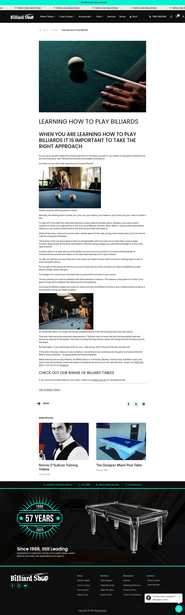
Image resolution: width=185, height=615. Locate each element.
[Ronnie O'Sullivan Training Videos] (64, 441)
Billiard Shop (100, 610)
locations (64, 365)
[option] (92, 2)
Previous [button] (8, 2)
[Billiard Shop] (22, 16)
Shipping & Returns (132, 585)
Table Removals (107, 585)
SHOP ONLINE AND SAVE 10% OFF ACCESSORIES (92, 2)
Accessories (83, 590)
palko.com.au (99, 380)
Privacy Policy (129, 590)
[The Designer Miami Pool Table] (121, 441)
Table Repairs (106, 580)
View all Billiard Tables (49, 389)
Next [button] (176, 2)
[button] (171, 16)
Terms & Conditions (132, 594)
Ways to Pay (82, 594)
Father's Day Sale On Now (43, 8)
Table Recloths (107, 590)
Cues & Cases (83, 585)
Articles (126, 580)
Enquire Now (106, 594)
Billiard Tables (83, 580)
